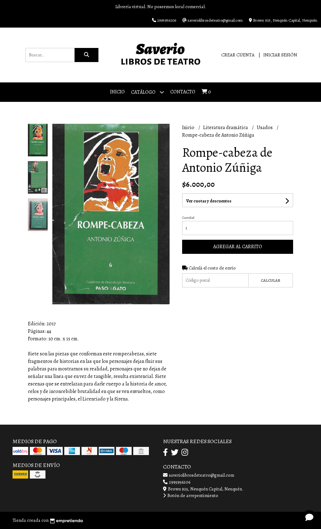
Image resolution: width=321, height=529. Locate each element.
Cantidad (188, 217)
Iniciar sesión (280, 55)
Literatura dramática (226, 127)
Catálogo (143, 92)
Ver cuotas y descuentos (208, 201)
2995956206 (179, 482)
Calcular (270, 280)
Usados (265, 127)
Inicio (117, 91)
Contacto (182, 91)
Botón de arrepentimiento (192, 495)
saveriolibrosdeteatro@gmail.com (201, 475)
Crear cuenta (238, 55)
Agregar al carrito (237, 246)
